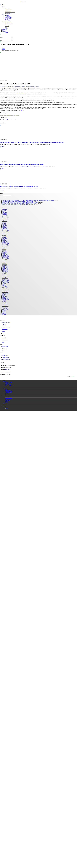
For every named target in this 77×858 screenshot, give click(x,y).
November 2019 (5, 291)
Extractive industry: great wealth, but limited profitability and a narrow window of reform (19, 203)
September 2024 (5, 232)
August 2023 (4, 246)
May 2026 (4, 211)
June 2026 (4, 210)
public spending (29, 86)
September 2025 (5, 220)
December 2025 (5, 216)
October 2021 (5, 270)
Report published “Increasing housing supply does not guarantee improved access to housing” (22, 164)
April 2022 (4, 264)
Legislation (7, 15)
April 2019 (4, 296)
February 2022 (5, 266)
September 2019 (5, 293)
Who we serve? (8, 25)
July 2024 (4, 235)
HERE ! (22, 110)
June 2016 (4, 312)
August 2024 (4, 233)
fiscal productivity (21, 86)
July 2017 (4, 310)
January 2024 (5, 241)
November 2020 (5, 280)
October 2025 (5, 218)
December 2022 (5, 255)
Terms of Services (5, 357)
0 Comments (36, 86)
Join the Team (5, 339)
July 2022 (4, 260)
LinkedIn (8, 115)
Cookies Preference (6, 359)
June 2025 (4, 223)
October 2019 (5, 292)
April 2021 (4, 275)
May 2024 (4, 237)
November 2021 (5, 269)
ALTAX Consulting (8, 23)
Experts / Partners (8, 13)
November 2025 (5, 217)
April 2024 (4, 238)
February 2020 (5, 287)
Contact (6, 28)
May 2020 (4, 285)
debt (17, 86)
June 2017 (4, 311)
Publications (4, 29)
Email (14, 115)
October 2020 (5, 281)
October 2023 (5, 244)
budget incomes (8, 86)
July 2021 (4, 273)
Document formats (8, 17)
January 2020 (5, 288)
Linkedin (8, 371)
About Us (4, 337)
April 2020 (4, 286)
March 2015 (4, 314)
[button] (1, 36)
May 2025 (4, 224)
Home (3, 6)
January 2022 (5, 267)
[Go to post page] (13, 138)
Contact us (4, 348)
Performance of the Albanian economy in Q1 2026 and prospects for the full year (19, 186)
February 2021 (5, 277)
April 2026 (4, 212)
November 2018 (5, 299)
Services (4, 7)
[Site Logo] (2, 4)
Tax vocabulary (8, 20)
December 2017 (5, 306)
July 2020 (4, 283)
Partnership (7, 26)
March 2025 (4, 226)
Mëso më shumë (23, 1)
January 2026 (5, 215)
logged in (7, 119)
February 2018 (5, 303)
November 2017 (5, 307)
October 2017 (5, 308)
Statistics (6, 19)
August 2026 (4, 209)
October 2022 (5, 257)
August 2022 (4, 259)
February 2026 (5, 214)
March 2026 (4, 213)
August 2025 (4, 221)
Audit (3, 331)
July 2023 (4, 247)
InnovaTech (74, 376)
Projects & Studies (8, 8)
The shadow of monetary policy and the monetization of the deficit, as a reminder (17, 201)
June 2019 (4, 294)
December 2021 (5, 268)
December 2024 (5, 229)
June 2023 (4, 249)
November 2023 (5, 243)
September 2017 (5, 309)
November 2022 (5, 256)
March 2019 (4, 297)
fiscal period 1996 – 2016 (21, 92)
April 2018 (4, 302)
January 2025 (5, 228)
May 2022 (4, 263)
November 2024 (5, 230)
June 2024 (4, 236)
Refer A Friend (5, 346)
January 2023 (5, 254)
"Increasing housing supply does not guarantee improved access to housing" (32, 166)
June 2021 (4, 274)
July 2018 (4, 300)
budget (3, 86)
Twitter (5, 115)
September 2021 (5, 271)
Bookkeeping (5, 329)
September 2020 (5, 282)
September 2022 (5, 258)
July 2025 (4, 222)
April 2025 (4, 225)
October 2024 (5, 231)
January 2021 (5, 278)
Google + (11, 115)
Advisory (6, 9)
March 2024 (4, 239)
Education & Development (10, 12)
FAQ (3, 350)
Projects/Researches (6, 322)
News (1, 86)
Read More (2, 146)
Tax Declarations (8, 18)
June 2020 (4, 284)
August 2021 (4, 272)
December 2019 (5, 289)
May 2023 (4, 250)
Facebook (1, 115)
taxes (33, 86)
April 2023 (4, 251)
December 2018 (5, 298)
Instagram (5, 371)
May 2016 (4, 313)
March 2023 (4, 252)
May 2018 (4, 301)
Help (3, 14)
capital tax (14, 86)
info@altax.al (7, 369)
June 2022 (4, 261)
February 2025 (5, 227)
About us (4, 21)
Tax (3, 333)
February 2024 (5, 240)
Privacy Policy (5, 355)
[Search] (12, 37)
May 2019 (4, 295)
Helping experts (8, 16)
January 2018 (5, 305)
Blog (3, 30)
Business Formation (6, 326)
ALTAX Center (8, 22)
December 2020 (5, 279)
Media (6, 27)
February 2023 (5, 253)
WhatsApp (17, 115)
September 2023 (5, 245)
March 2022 (4, 265)
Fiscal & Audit (7, 11)
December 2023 (5, 242)
